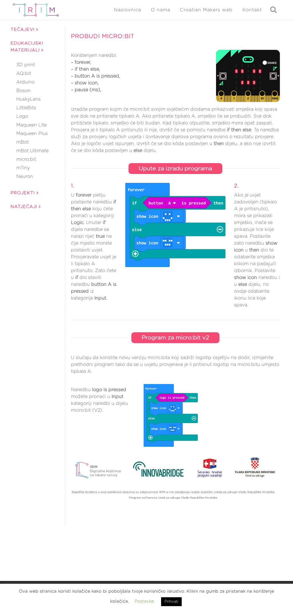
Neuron (24, 176)
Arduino (25, 82)
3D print (25, 65)
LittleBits (26, 108)
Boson (23, 90)
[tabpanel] (175, 276)
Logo (22, 116)
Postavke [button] (144, 601)
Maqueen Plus (32, 133)
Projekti (24, 193)
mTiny (23, 168)
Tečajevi (23, 29)
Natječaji (25, 207)
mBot (22, 142)
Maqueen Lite (31, 125)
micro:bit (26, 159)
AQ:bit (23, 73)
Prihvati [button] (171, 602)
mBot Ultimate (32, 151)
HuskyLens (28, 99)
